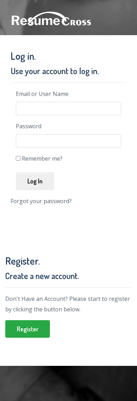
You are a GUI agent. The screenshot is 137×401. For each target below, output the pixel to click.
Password (28, 126)
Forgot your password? (41, 201)
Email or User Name (42, 94)
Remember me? (42, 158)
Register (27, 329)
